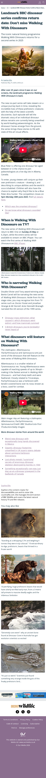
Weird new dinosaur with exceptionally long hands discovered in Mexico (22, 441)
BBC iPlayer (19, 243)
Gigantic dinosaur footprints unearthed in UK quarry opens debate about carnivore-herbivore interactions (22, 451)
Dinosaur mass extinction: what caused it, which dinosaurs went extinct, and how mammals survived (22, 320)
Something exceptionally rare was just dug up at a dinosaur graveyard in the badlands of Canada (23, 471)
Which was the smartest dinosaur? (21, 206)
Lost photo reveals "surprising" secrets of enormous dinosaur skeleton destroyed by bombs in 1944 (22, 462)
